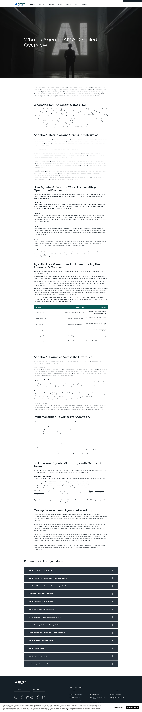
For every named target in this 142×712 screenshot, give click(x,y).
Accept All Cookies (132, 707)
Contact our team (78, 545)
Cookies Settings (118, 707)
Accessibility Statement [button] (115, 694)
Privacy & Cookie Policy (68, 709)
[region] (71, 707)
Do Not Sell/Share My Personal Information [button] (117, 698)
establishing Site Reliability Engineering (89, 500)
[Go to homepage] (19, 4)
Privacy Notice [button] (76, 694)
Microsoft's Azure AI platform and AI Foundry (47, 478)
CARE (91, 491)
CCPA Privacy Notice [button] (94, 694)
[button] (22, 689)
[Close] (140, 705)
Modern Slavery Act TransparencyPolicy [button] (97, 698)
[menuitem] (32, 4)
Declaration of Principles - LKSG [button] (97, 703)
